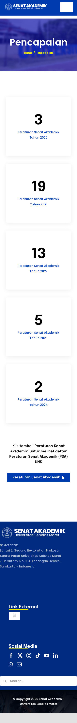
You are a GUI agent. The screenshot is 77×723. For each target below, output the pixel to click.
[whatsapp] (11, 664)
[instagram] (28, 655)
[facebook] (11, 655)
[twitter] (20, 655)
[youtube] (46, 655)
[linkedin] (55, 655)
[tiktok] (37, 655)
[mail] (19, 664)
